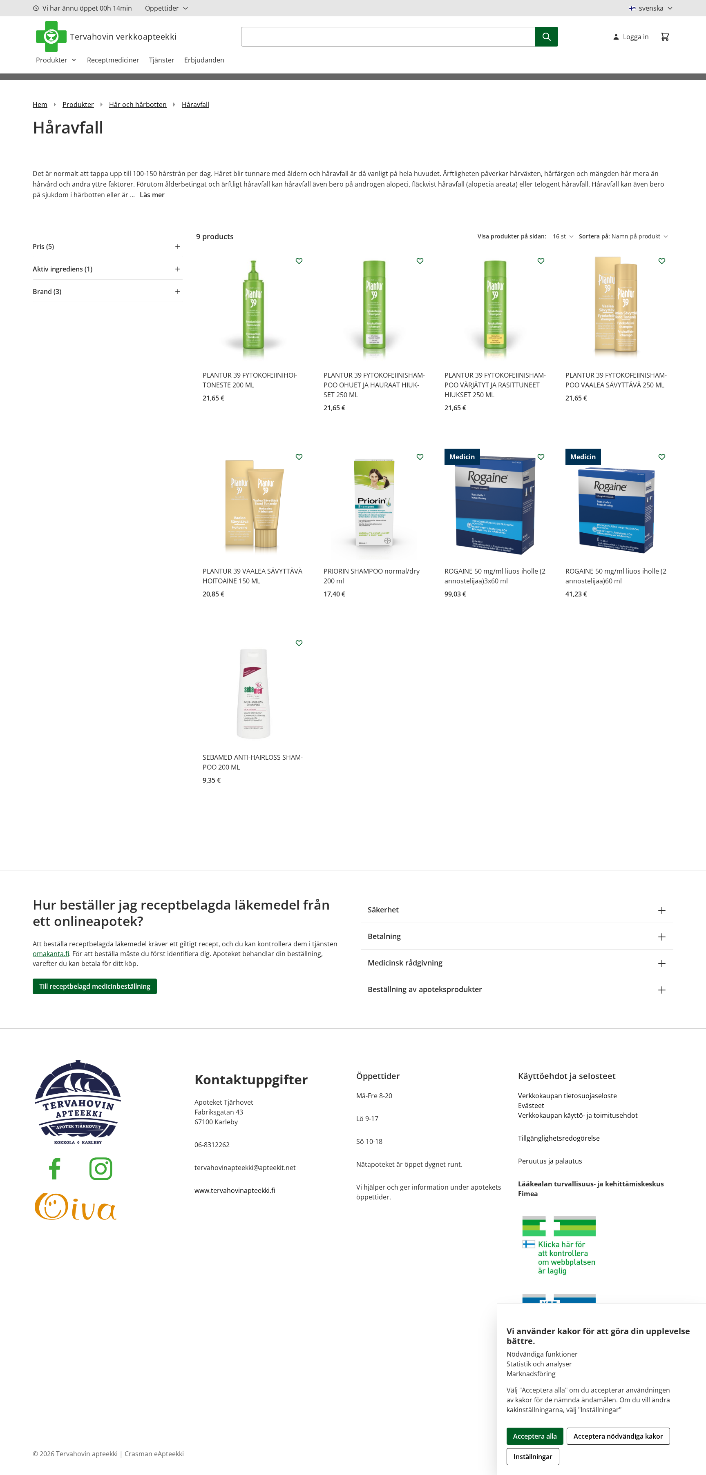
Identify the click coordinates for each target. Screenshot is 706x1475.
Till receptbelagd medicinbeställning (94, 986)
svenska (651, 8)
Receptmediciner (113, 60)
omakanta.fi (51, 953)
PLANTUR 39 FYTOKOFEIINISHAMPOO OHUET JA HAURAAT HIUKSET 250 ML (374, 385)
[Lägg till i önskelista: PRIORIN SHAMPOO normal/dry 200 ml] (420, 457)
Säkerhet (383, 909)
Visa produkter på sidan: (513, 236)
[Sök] (546, 37)
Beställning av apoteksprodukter (425, 989)
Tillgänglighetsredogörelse (559, 1138)
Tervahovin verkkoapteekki (123, 36)
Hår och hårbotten (138, 104)
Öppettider (162, 8)
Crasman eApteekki (154, 1453)
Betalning (384, 936)
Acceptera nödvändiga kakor (618, 1436)
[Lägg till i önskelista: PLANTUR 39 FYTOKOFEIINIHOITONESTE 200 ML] (299, 261)
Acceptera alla (535, 1436)
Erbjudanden (204, 60)
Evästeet (531, 1105)
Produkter (51, 60)
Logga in (636, 36)
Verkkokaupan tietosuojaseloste (567, 1095)
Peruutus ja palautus (550, 1161)
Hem (40, 104)
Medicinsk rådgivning (405, 963)
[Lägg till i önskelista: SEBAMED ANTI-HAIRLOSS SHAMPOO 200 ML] (299, 643)
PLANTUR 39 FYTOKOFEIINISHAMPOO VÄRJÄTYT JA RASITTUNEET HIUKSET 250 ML (495, 385)
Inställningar (533, 1456)
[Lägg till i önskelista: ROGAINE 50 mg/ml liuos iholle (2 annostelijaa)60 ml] (662, 457)
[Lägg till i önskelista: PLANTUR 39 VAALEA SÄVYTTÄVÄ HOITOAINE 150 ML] (299, 457)
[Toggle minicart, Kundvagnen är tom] (665, 36)
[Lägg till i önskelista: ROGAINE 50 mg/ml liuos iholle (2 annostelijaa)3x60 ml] (541, 457)
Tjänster (161, 60)
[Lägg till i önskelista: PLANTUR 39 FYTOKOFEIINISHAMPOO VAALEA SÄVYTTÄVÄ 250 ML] (662, 261)
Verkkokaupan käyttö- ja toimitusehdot (578, 1115)
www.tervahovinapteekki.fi (234, 1190)
